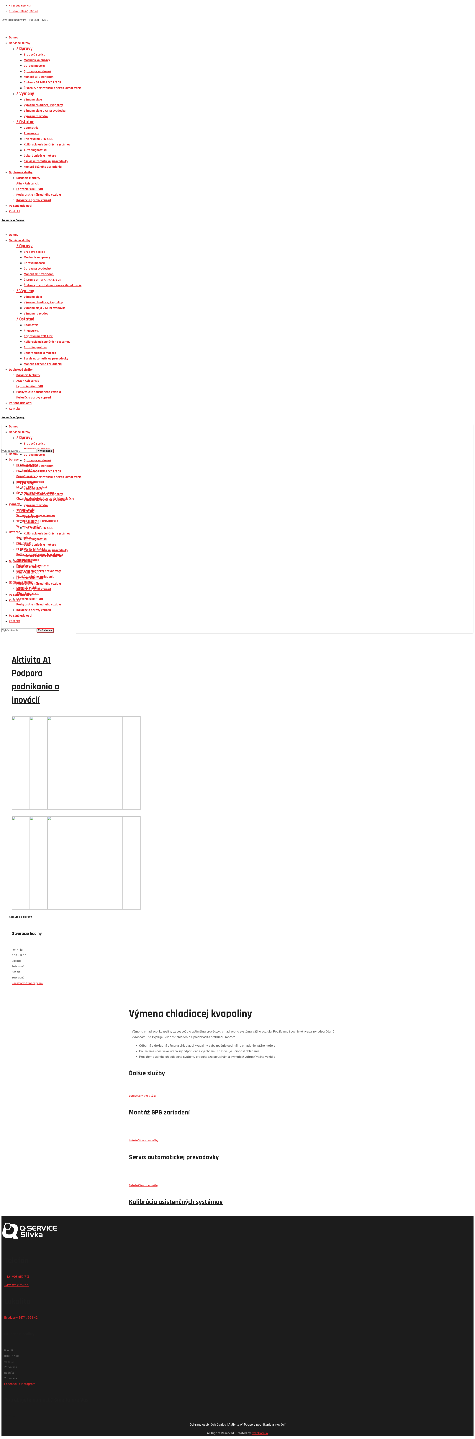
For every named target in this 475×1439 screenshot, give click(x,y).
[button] (237, 220)
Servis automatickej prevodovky (174, 1157)
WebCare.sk (260, 1433)
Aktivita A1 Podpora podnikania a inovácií (256, 1424)
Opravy (133, 1096)
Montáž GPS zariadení (159, 1112)
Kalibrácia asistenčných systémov (176, 1202)
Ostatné (134, 1141)
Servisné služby (146, 1096)
